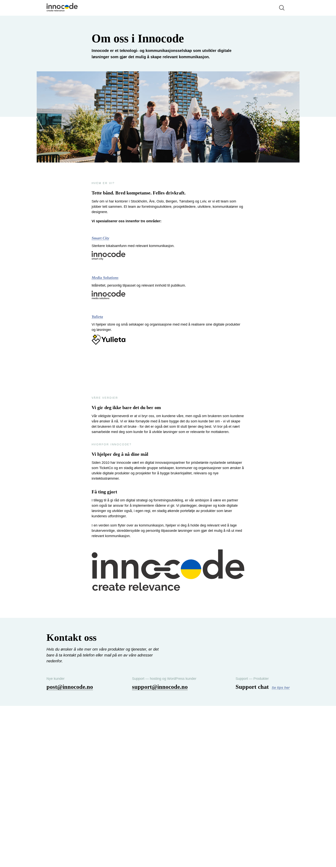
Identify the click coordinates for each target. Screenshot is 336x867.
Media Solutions (105, 277)
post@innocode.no (69, 687)
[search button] (282, 8)
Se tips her (281, 688)
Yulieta (97, 316)
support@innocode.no (160, 687)
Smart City (100, 238)
